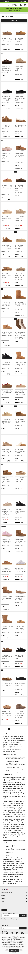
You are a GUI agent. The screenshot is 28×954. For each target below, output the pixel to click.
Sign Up (4, 910)
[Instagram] (13, 933)
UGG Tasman (8, 772)
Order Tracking (5, 1)
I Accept (14, 950)
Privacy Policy (7, 942)
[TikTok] (3, 933)
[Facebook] (18, 933)
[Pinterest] (8, 933)
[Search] (8, 5)
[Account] (21, 5)
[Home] (14, 5)
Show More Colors (5, 44)
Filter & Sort (15, 20)
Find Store (22, 928)
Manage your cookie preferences (14, 939)
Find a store (4, 925)
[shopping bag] (25, 5)
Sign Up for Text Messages (8, 913)
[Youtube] (23, 933)
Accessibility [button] (23, 1)
